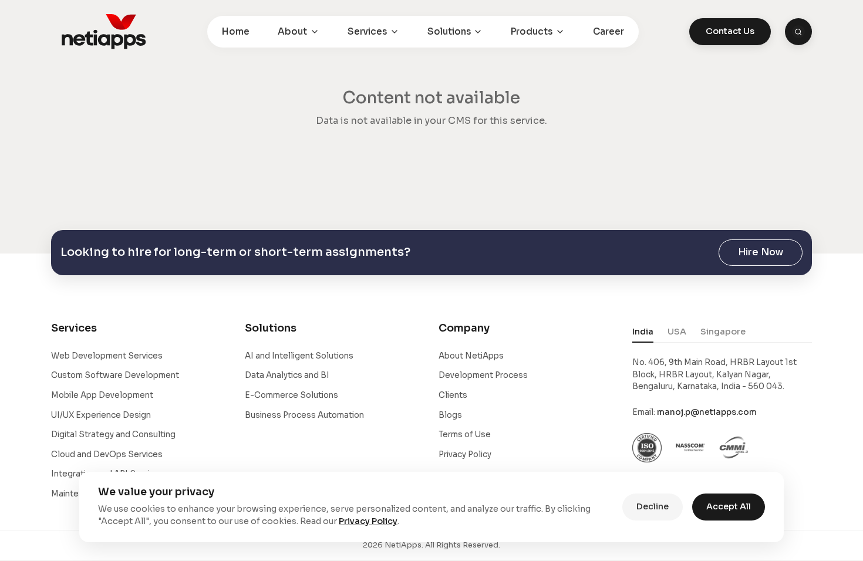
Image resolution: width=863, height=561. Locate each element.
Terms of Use (465, 435)
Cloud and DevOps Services (107, 454)
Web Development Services (107, 356)
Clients (453, 395)
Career (608, 31)
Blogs (450, 415)
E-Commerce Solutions (291, 395)
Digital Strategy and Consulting (113, 435)
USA (677, 331)
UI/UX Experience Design (101, 415)
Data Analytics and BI (287, 375)
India (642, 331)
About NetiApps (471, 356)
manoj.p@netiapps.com (707, 412)
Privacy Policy (465, 454)
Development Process (483, 375)
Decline (652, 506)
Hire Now (760, 252)
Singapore (723, 331)
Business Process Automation (304, 415)
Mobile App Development (102, 395)
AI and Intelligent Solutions (299, 356)
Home (236, 31)
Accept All (728, 506)
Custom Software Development (115, 375)
